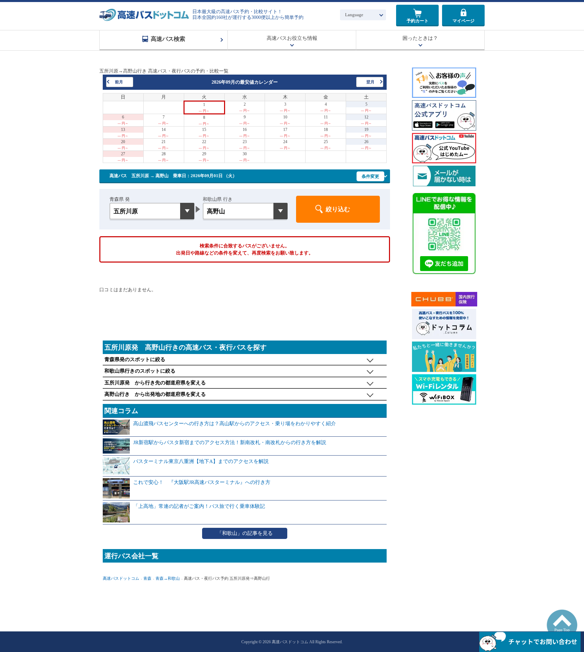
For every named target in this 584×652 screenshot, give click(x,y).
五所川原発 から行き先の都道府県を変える (155, 382)
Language (354, 14)
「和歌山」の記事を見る (245, 533)
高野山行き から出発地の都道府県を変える (155, 394)
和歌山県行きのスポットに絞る (139, 371)
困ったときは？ (420, 38)
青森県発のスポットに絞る (134, 359)
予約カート (418, 20)
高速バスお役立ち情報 (292, 38)
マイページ (463, 20)
